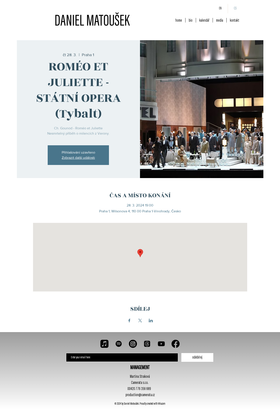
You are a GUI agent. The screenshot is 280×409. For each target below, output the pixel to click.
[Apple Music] (104, 344)
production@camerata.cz (140, 395)
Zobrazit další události (78, 157)
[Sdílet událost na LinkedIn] (151, 320)
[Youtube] (161, 344)
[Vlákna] (147, 344)
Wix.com (161, 404)
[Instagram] (133, 344)
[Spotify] (119, 344)
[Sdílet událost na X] (140, 320)
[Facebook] (176, 344)
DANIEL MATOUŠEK (92, 22)
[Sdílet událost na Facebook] (129, 320)
